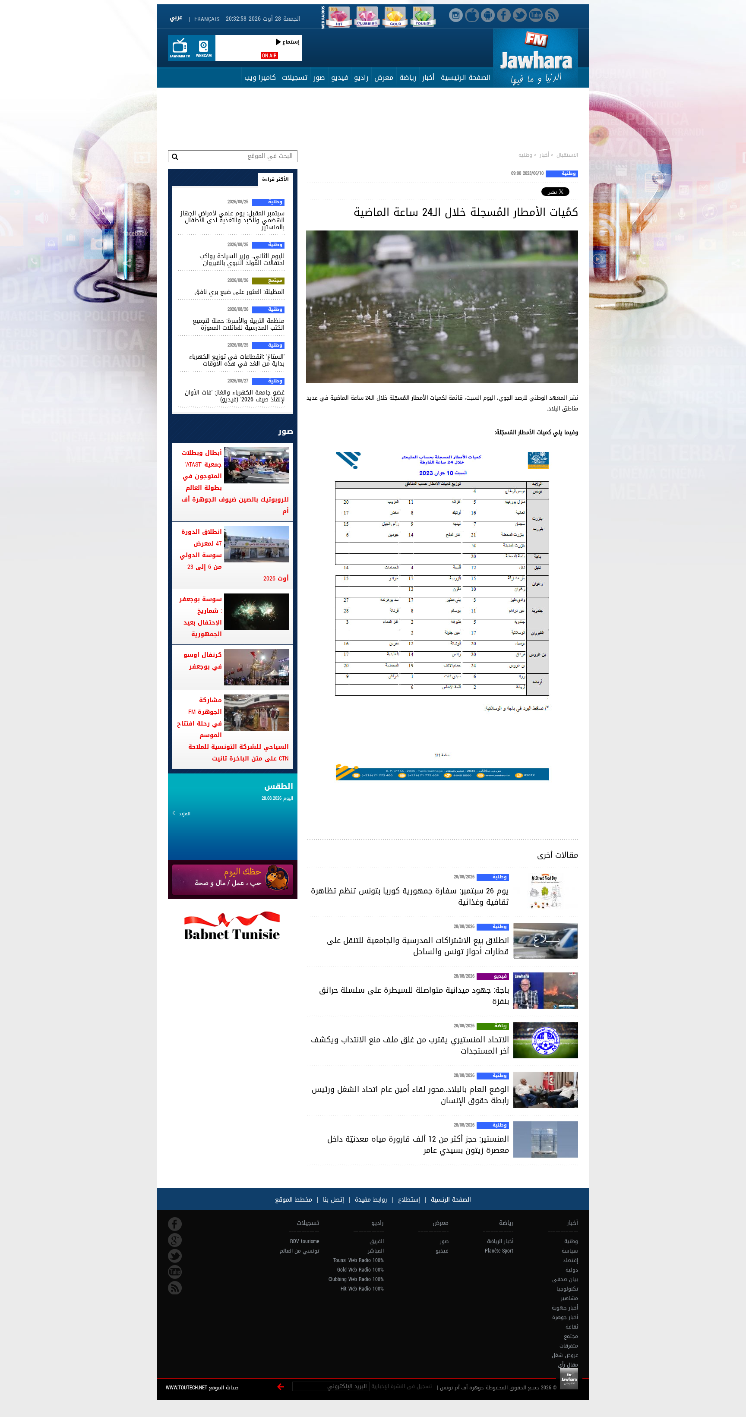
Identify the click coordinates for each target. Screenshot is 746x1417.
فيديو (339, 77)
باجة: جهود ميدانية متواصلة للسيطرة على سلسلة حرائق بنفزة (414, 996)
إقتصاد (570, 1260)
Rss (175, 1288)
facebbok (175, 1224)
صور (319, 77)
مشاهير (569, 1298)
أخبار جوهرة (565, 1317)
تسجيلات (294, 77)
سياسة (570, 1251)
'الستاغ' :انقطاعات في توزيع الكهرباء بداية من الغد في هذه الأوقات (236, 360)
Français (206, 19)
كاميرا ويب (260, 77)
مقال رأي (568, 1365)
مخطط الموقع (293, 1200)
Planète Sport (499, 1251)
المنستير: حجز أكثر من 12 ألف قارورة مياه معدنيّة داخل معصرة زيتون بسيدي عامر (418, 1144)
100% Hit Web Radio (362, 1289)
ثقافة (572, 1327)
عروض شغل (565, 1355)
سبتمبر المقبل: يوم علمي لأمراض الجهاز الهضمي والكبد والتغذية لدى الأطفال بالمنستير (232, 220)
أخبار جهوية (565, 1308)
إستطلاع (408, 1200)
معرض (383, 77)
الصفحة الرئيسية (466, 77)
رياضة (407, 77)
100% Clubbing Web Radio (356, 1279)
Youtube (175, 1272)
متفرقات (569, 1346)
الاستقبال (567, 155)
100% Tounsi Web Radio (358, 1260)
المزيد (184, 813)
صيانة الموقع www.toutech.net (202, 1387)
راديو (361, 77)
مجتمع (275, 281)
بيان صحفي (565, 1279)
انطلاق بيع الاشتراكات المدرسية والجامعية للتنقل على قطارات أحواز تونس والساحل (418, 946)
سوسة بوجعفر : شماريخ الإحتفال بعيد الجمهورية (200, 616)
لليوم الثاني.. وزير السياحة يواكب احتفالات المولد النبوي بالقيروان (241, 259)
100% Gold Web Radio (360, 1270)
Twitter (175, 1256)
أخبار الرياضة (500, 1241)
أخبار (428, 77)
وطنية (525, 155)
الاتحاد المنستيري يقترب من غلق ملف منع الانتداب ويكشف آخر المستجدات (410, 1045)
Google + (175, 1240)
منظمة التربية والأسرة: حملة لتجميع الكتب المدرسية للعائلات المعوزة (238, 324)
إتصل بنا (332, 1200)
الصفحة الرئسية (450, 1200)
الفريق (377, 1241)
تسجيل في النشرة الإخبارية (401, 1386)
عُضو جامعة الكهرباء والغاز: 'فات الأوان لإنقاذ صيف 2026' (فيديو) (234, 396)
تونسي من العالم (299, 1251)
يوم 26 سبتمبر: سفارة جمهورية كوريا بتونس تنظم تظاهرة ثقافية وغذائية (410, 896)
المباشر (376, 1251)
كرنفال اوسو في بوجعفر (202, 660)
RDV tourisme (304, 1241)
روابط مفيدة (371, 1200)
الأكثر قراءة (275, 179)
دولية (572, 1270)
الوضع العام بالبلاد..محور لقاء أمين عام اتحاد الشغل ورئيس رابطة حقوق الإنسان (410, 1095)
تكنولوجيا (567, 1289)
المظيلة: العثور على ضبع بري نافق (239, 292)
